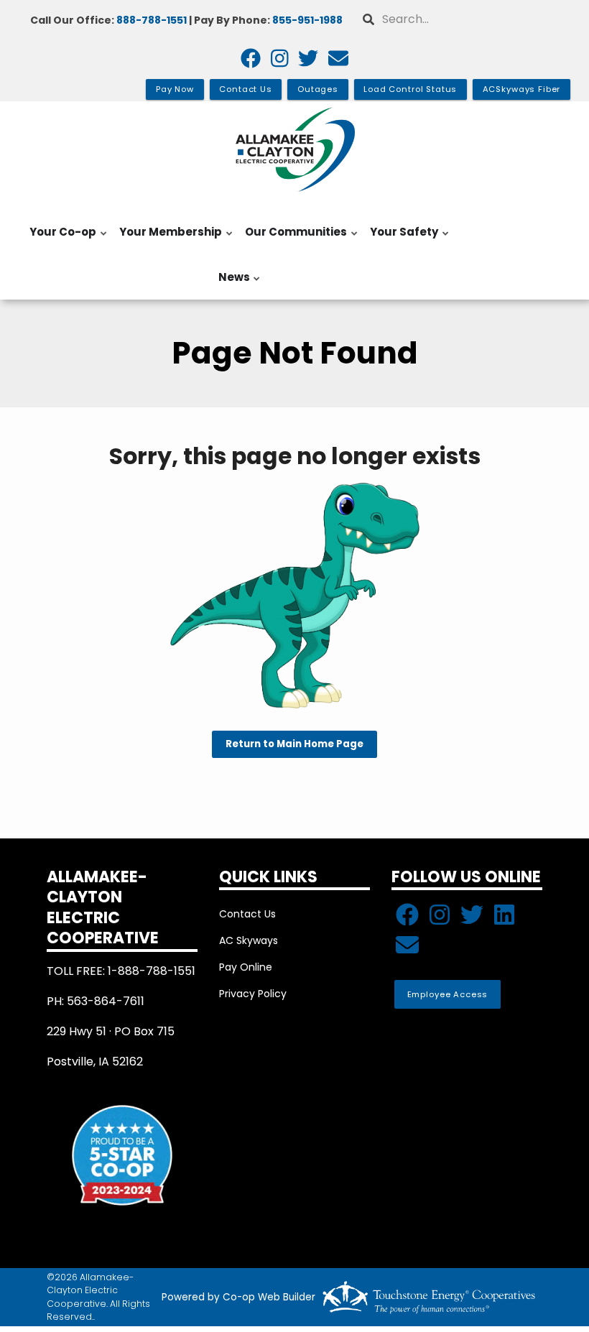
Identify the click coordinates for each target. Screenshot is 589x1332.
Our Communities (293, 239)
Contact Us (247, 914)
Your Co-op (60, 239)
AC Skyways (248, 940)
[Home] (294, 149)
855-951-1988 (307, 20)
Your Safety (401, 239)
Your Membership (167, 239)
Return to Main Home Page (294, 744)
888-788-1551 (151, 20)
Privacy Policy (253, 993)
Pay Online (245, 967)
